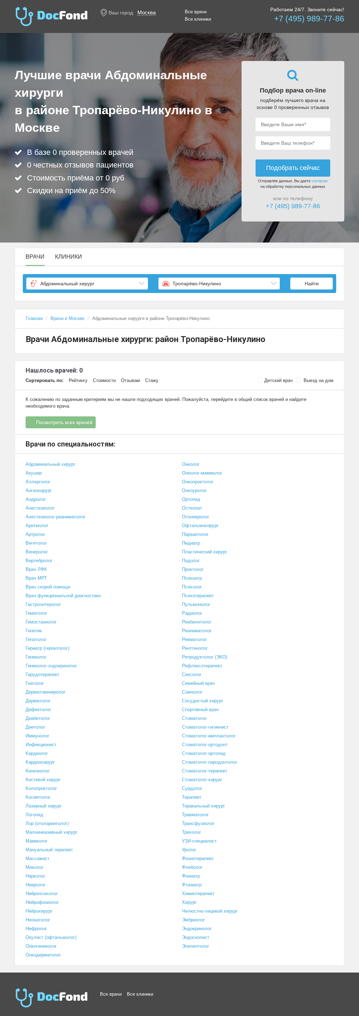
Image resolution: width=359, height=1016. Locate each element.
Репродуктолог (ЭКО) (204, 657)
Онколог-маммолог (202, 473)
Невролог (36, 884)
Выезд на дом (318, 380)
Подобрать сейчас (293, 167)
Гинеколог (36, 657)
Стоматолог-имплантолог (209, 735)
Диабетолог (38, 718)
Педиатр (191, 543)
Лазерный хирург (44, 806)
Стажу (151, 380)
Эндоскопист (195, 937)
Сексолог (192, 674)
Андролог (36, 499)
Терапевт (191, 797)
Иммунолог (37, 735)
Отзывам (130, 380)
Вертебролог (39, 560)
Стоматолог (194, 718)
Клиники (68, 257)
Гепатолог (36, 639)
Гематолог (36, 613)
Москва (146, 12)
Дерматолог (38, 700)
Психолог (192, 586)
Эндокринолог (197, 928)
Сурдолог (192, 788)
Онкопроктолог (198, 481)
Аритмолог (37, 525)
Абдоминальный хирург (50, 464)
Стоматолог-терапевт (204, 770)
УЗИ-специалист (199, 841)
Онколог (190, 464)
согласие (320, 181)
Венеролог (37, 551)
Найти (312, 283)
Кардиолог (37, 753)
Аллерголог (38, 481)
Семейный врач (198, 683)
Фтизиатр (192, 884)
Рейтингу (78, 380)
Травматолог (195, 814)
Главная (34, 318)
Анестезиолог (40, 508)
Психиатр (192, 578)
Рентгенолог (195, 648)
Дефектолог (38, 709)
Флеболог (192, 867)
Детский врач (278, 380)
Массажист (37, 858)
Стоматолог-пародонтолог (209, 762)
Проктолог (193, 569)
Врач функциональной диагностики (63, 595)
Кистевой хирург (43, 779)
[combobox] (87, 283)
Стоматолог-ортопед (203, 753)
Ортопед (191, 499)
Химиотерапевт (198, 893)
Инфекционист (41, 744)
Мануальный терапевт (49, 849)
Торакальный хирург (203, 806)
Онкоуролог (194, 490)
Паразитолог (195, 534)
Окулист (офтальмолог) (51, 937)
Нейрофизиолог (42, 902)
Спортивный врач (200, 709)
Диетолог (35, 727)
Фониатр (191, 876)
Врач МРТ (36, 578)
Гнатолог (35, 683)
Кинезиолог (38, 770)
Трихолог (191, 832)
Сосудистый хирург (202, 700)
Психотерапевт (198, 595)
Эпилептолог (195, 946)
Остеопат (192, 508)
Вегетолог (36, 543)
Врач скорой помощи (48, 586)
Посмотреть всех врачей (64, 422)
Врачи (35, 257)
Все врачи (195, 11)
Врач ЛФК (36, 569)
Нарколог (35, 876)
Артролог (35, 534)
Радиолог (192, 613)
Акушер (34, 473)
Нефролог (36, 928)
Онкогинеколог (41, 946)
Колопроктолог (41, 788)
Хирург (189, 902)
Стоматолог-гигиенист (205, 727)
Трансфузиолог (198, 823)
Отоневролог (195, 516)
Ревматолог (194, 639)
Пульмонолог (196, 604)
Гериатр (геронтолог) (47, 648)
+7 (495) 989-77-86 (309, 18)
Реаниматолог (197, 630)
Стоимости (104, 380)
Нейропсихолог (42, 893)
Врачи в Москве (67, 318)
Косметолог (38, 797)
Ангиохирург (39, 490)
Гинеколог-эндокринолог (51, 665)
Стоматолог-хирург (202, 779)
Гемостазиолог (41, 622)
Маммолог (37, 841)
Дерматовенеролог (46, 692)
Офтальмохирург (200, 525)
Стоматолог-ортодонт (205, 744)
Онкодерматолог (43, 954)
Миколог (34, 867)
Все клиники (198, 19)
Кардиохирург (40, 762)
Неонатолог (38, 919)
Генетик (34, 630)
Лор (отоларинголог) (47, 823)
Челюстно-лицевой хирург (210, 911)
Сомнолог (192, 692)
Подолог (191, 560)
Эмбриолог (193, 919)
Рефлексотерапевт (202, 665)
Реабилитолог (196, 622)
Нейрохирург (39, 911)
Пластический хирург (204, 551)
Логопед (34, 814)
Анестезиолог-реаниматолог (56, 516)
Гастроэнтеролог (43, 604)
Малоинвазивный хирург (51, 832)
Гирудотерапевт (42, 674)
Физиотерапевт (198, 858)
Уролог (189, 849)
